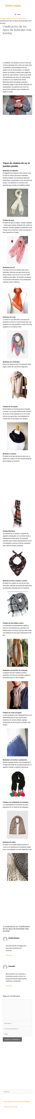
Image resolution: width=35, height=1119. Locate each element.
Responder (9, 955)
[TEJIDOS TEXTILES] (17, 6)
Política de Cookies (11, 1107)
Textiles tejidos (5, 18)
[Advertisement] (18, 49)
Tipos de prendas (19, 18)
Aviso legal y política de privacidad (16, 1101)
